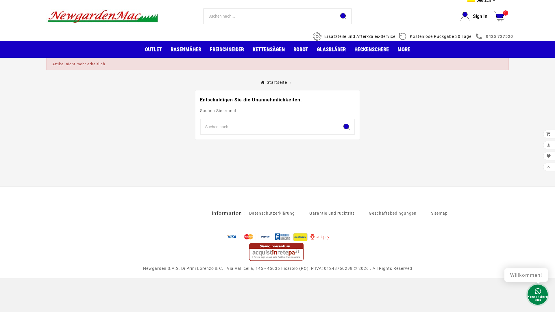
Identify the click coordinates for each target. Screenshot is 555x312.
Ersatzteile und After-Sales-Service (359, 36)
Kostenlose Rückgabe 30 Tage (440, 36)
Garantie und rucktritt (331, 213)
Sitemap (439, 213)
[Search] (343, 16)
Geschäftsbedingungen (393, 213)
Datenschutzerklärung (272, 213)
